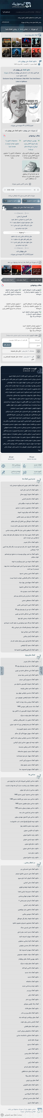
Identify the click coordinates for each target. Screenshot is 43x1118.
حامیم (29, 389)
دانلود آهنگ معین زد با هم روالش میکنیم (26, 720)
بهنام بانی (28, 386)
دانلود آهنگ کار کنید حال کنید (29, 490)
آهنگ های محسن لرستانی (31, 1098)
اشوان (20, 379)
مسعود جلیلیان (7, 434)
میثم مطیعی (21, 444)
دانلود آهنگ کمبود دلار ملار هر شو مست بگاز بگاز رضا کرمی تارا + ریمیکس (21, 548)
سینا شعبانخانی (26, 405)
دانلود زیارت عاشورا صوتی (31, 835)
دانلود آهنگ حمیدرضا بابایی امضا (28, 892)
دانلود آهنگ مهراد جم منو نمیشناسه (28, 756)
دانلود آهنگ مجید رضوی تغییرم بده (28, 729)
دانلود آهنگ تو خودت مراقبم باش (28, 503)
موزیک (6, 73)
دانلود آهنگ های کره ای (31, 1067)
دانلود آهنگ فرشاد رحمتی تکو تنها (28, 618)
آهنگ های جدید (36, 280)
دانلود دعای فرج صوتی (32, 844)
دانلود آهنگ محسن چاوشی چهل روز (27, 693)
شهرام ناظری (28, 408)
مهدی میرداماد (19, 440)
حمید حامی (37, 392)
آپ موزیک (21, 5)
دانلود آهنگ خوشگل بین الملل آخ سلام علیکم (25, 521)
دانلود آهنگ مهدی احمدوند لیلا (29, 950)
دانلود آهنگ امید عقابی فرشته (30, 689)
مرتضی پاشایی (27, 434)
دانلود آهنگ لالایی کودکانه (30, 968)
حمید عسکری (28, 392)
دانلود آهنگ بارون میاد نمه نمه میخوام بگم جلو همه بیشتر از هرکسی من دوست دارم (21, 536)
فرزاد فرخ (18, 418)
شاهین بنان (18, 405)
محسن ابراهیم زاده (8, 424)
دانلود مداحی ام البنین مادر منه (29, 813)
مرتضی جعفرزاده (17, 434)
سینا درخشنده (36, 405)
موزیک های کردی (33, 1040)
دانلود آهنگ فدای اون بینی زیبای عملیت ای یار (25, 641)
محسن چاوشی (36, 428)
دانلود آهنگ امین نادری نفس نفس (28, 605)
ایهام (24, 383)
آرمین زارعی (31, 376)
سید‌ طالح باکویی (26, 402)
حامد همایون (36, 389)
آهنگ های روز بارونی (32, 1080)
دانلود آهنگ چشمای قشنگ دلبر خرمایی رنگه (25, 627)
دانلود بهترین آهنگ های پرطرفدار (29, 959)
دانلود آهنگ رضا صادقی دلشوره (29, 587)
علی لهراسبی (27, 415)
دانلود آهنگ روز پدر (33, 990)
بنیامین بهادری (36, 386)
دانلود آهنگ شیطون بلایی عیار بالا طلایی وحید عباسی (22, 530)
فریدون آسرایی (36, 421)
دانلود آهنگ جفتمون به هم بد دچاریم (27, 508)
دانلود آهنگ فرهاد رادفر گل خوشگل (28, 919)
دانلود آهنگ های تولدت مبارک (29, 715)
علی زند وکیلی (9, 412)
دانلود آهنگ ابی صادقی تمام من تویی (27, 614)
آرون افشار (24, 376)
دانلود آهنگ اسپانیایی (32, 1058)
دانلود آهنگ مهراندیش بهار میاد (29, 582)
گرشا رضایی (28, 421)
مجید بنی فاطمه (35, 424)
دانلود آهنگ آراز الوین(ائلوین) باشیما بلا (27, 650)
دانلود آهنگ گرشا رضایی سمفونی (28, 941)
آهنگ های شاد (21, 280)
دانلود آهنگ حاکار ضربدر (31, 542)
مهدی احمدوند (15, 437)
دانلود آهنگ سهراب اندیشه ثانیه (29, 937)
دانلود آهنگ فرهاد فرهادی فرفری (29, 887)
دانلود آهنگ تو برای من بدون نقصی (28, 517)
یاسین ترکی (15, 447)
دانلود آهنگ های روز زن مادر (30, 1013)
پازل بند (22, 386)
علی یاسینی (19, 415)
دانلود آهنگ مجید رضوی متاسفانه (28, 751)
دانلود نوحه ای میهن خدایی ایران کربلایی (26, 742)
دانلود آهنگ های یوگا (32, 1076)
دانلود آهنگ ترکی (33, 995)
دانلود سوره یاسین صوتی (31, 839)
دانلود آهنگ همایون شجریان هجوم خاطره (26, 923)
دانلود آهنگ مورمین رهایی (30, 914)
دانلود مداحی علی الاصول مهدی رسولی (27, 817)
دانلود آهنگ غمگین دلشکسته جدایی (28, 1035)
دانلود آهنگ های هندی (32, 1089)
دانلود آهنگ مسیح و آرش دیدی (29, 680)
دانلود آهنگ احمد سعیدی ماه (30, 591)
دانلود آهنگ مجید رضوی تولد (30, 765)
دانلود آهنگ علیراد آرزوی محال (29, 494)
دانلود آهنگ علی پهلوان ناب (27, 61)
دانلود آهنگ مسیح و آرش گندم (29, 760)
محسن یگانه (17, 428)
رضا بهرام (29, 395)
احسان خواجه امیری (14, 376)
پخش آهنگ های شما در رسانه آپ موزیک (31, 22)
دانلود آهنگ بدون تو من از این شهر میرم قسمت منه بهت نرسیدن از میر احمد (21, 567)
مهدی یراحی (10, 440)
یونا (39, 450)
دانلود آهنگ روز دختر (32, 999)
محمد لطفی (27, 431)
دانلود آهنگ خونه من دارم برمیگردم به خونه (25, 562)
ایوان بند (19, 383)
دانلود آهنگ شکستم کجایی (30, 499)
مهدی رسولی (36, 440)
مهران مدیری (30, 444)
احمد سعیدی (27, 379)
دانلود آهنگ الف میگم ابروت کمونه (28, 512)
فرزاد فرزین (12, 418)
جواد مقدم (16, 386)
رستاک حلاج (37, 395)
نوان (39, 447)
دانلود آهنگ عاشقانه (32, 981)
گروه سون (20, 421)
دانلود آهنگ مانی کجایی (31, 883)
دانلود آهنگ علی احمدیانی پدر (29, 869)
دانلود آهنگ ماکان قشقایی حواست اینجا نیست (24, 578)
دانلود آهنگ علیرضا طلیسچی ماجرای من (26, 684)
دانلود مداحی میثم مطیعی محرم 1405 (27, 804)
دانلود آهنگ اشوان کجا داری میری (28, 878)
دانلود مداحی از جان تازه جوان (29, 790)
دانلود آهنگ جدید (33, 977)
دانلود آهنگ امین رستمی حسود (29, 573)
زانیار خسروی (29, 399)
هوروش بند (23, 447)
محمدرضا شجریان (18, 431)
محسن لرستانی (26, 428)
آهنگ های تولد (8, 280)
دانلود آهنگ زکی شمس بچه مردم (28, 675)
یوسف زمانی (7, 447)
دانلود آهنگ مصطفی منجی (30, 600)
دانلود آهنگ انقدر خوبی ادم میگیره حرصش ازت (24, 485)
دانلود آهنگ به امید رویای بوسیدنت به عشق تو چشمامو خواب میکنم (22, 555)
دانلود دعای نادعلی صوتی (31, 848)
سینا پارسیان (7, 402)
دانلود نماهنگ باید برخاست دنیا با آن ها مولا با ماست (22, 786)
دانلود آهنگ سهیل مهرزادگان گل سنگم (27, 733)
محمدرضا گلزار (8, 431)
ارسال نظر (7, 345)
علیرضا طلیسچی (35, 418)
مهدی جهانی (6, 437)
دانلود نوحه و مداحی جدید (30, 986)
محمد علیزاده (36, 431)
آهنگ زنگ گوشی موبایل (31, 1004)
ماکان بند (6, 421)
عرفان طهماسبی (35, 412)
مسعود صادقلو (36, 437)
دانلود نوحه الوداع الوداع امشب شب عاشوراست (24, 822)
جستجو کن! (6, 12)
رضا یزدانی (9, 395)
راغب (6, 392)
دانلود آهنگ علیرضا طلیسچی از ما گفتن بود (25, 711)
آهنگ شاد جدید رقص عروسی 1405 (28, 706)
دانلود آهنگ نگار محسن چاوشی (29, 946)
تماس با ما (24, 29)
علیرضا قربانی (26, 418)
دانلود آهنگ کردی (33, 1103)
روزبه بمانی (37, 399)
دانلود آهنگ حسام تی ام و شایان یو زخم (26, 596)
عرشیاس (12, 408)
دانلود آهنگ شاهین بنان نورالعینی (28, 910)
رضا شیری (23, 395)
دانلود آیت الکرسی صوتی (31, 831)
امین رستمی (30, 383)
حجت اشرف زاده (22, 389)
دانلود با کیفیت (30, 201)
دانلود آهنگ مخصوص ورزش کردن (28, 1031)
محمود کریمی (36, 434)
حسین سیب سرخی (11, 389)
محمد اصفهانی (8, 428)
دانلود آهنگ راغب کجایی (31, 905)
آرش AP (38, 376)
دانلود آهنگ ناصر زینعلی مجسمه (29, 747)
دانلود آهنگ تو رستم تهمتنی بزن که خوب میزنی (24, 724)
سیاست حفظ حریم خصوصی (13, 1115)
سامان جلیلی (20, 399)
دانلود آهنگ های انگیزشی (31, 1085)
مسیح (28, 437)
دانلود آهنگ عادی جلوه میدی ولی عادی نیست (25, 526)
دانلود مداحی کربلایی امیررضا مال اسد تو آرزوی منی (23, 781)
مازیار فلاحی (13, 421)
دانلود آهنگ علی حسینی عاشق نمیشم (27, 874)
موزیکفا (31, 458)
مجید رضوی (18, 424)
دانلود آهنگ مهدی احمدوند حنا (29, 769)
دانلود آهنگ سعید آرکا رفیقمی (30, 645)
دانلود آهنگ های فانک (32, 1008)
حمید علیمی (20, 392)
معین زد (23, 437)
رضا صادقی (16, 395)
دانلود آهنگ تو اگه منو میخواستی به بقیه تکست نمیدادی (21, 623)
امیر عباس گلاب (13, 379)
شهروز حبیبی (19, 408)
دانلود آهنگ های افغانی (31, 1026)
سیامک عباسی (36, 402)
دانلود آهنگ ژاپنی (33, 1062)
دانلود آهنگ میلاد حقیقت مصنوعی (28, 955)
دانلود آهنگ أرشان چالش (31, 636)
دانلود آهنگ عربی (33, 1049)
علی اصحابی (17, 412)
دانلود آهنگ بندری (33, 1044)
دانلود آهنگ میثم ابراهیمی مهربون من (27, 698)
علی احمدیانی (26, 412)
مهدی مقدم (28, 440)
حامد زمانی (8, 386)
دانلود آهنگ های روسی (32, 1053)
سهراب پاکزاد (12, 399)
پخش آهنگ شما (11, 29)
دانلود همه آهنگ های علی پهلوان (23, 207)
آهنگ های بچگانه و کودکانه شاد (29, 1017)
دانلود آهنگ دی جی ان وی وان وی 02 (27, 609)
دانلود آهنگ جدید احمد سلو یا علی (28, 932)
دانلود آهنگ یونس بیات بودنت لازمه (27, 702)
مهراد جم (37, 444)
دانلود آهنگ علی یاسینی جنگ (30, 928)
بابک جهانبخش (11, 383)
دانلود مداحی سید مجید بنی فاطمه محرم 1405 (24, 799)
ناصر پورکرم (14, 444)
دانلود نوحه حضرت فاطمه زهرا (29, 826)
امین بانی (37, 383)
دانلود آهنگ (26, 70)
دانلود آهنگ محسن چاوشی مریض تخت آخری (25, 738)
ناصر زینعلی (6, 444)
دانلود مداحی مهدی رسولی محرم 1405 (27, 808)
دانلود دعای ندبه (33, 853)
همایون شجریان (31, 447)
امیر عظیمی (5, 379)
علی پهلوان (26, 131)
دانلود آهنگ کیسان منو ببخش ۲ (29, 901)
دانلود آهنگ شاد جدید (32, 973)
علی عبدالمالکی (36, 415)
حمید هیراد (12, 392)
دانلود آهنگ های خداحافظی (30, 1071)
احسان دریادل (36, 379)
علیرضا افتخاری (11, 415)
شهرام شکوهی (36, 408)
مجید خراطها (26, 424)
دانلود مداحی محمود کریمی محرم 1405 (26, 795)
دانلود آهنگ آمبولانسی (32, 1094)
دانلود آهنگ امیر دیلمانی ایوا (30, 632)
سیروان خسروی (16, 402)
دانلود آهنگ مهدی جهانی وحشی (29, 896)
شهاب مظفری (10, 405)
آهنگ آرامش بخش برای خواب (30, 1022)
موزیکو (11, 458)
